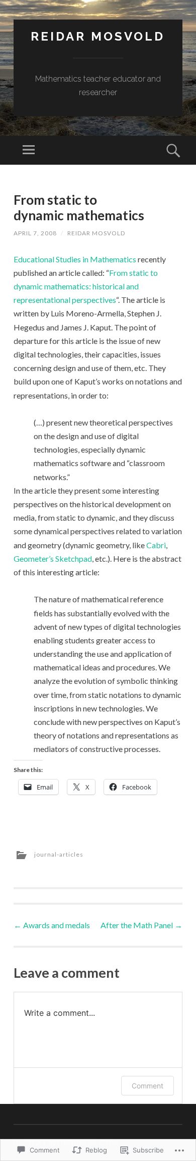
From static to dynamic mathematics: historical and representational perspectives (86, 286)
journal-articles (58, 854)
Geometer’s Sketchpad (53, 558)
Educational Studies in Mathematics (75, 259)
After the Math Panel (141, 925)
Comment (147, 1085)
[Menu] (29, 150)
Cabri (156, 545)
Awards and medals (52, 925)
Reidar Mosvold (98, 36)
